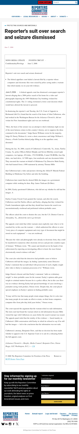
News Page (20, 359)
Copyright (65, 415)
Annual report (37, 414)
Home (27, 414)
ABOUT (53, 16)
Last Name (45, 393)
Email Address (46, 378)
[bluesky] (3, 424)
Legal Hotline (45, 2)
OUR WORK (16, 16)
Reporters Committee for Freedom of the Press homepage (39, 10)
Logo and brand (51, 414)
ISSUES (44, 16)
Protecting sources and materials (22, 25)
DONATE (63, 16)
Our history (73, 414)
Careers (63, 414)
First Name (45, 386)
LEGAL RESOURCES (30, 16)
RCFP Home (10, 359)
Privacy (74, 415)
